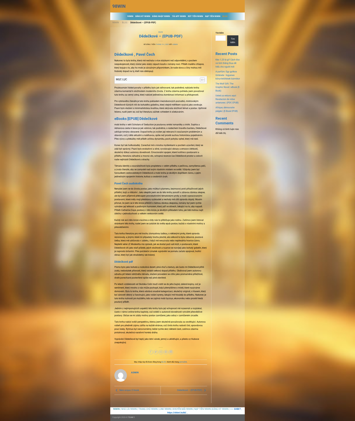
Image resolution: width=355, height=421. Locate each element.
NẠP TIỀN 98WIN (212, 16)
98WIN (119, 6)
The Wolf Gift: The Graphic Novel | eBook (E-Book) (227, 87)
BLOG (225, 16)
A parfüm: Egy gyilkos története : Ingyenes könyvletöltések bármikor (227, 75)
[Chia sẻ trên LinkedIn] (170, 352)
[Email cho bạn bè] (161, 352)
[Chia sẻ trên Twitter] (156, 352)
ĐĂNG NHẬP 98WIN (161, 16)
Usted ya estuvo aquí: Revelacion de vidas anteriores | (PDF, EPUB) (227, 99)
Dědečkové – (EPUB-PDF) (190, 390)
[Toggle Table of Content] (201, 79)
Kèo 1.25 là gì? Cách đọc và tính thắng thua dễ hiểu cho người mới (227, 63)
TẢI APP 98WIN (179, 16)
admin (175, 44)
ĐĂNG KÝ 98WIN (142, 16)
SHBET (237, 409)
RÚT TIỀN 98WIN (195, 16)
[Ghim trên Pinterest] (165, 352)
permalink (183, 362)
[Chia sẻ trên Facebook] (151, 352)
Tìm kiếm (219, 33)
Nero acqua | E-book (129, 390)
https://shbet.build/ (176, 412)
